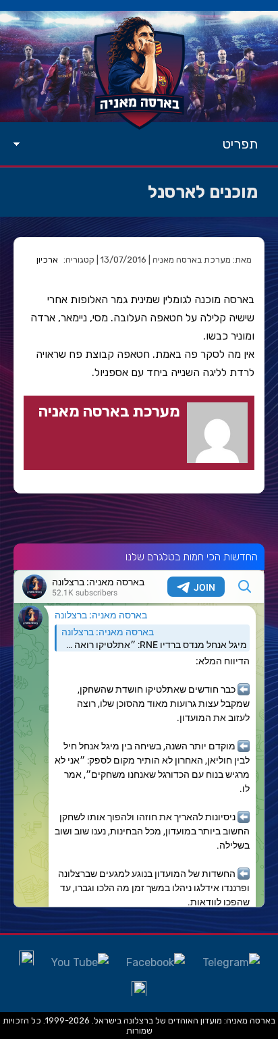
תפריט (240, 144)
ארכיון (47, 260)
